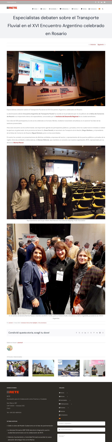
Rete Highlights (33, 322)
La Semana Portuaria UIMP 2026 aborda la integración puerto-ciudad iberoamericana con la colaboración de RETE (29, 431)
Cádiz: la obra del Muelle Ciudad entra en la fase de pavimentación (30, 426)
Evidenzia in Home (25, 322)
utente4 (11, 322)
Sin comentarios (42, 322)
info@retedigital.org (11, 2)
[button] (102, 8)
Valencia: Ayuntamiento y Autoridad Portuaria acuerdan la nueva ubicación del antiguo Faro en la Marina (29, 438)
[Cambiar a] (99, 8)
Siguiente (101, 45)
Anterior (93, 45)
